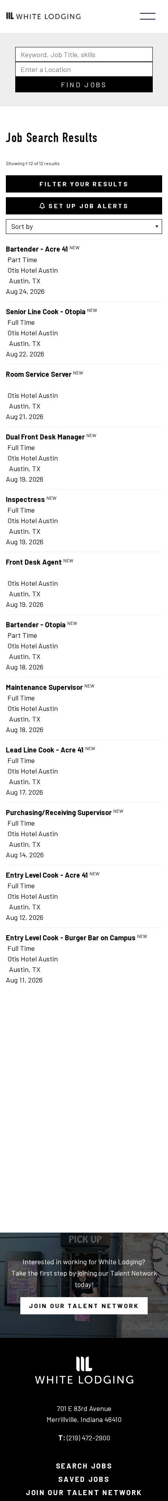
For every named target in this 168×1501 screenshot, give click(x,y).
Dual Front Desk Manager (45, 436)
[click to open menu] (148, 16)
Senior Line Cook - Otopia (46, 311)
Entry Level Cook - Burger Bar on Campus (71, 937)
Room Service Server (38, 374)
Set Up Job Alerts (87, 205)
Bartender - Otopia (36, 624)
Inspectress (25, 499)
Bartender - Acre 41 (37, 249)
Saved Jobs (83, 1479)
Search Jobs (84, 1465)
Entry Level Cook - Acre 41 (47, 875)
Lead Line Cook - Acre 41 (45, 749)
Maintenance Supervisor (44, 687)
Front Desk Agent (34, 562)
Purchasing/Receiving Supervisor (59, 812)
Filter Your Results (84, 183)
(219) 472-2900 (88, 1437)
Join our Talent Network (84, 1305)
